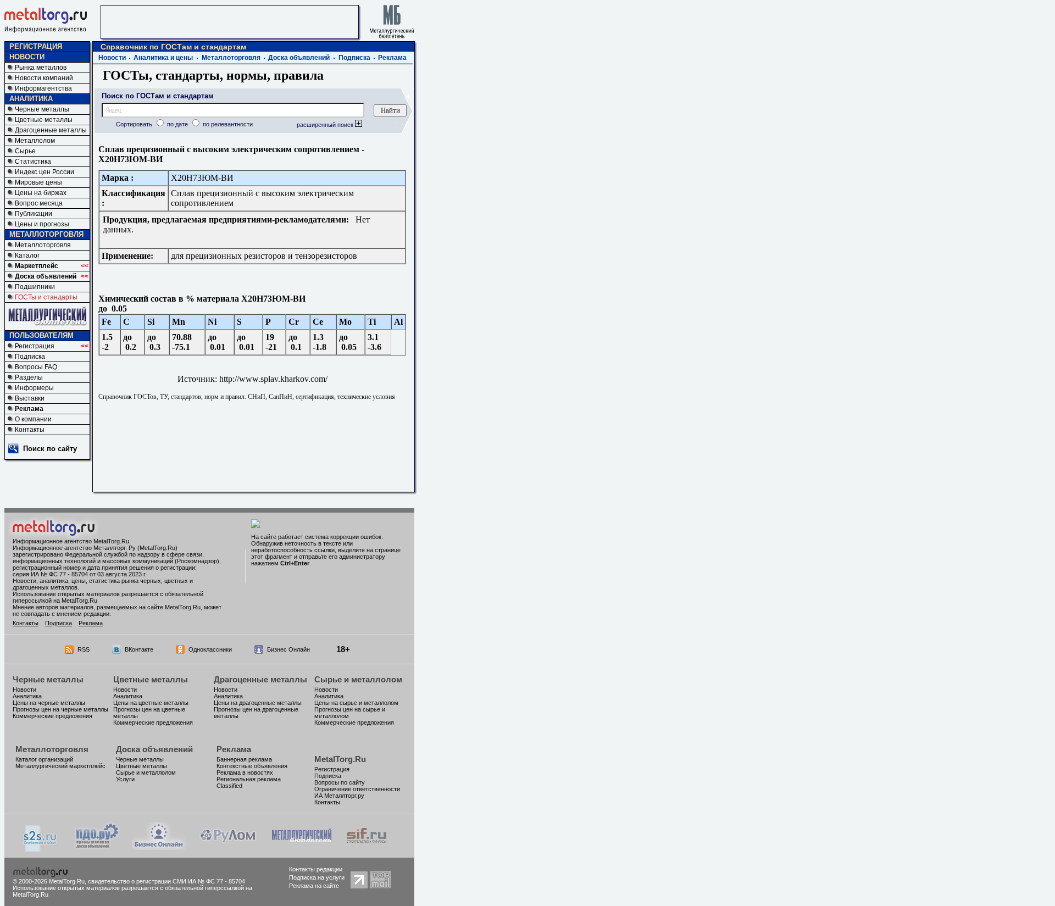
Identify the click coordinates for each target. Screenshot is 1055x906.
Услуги (125, 779)
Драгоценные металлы (51, 130)
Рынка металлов (40, 67)
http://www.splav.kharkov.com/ (273, 378)
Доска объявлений (45, 276)
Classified (229, 785)
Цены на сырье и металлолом (356, 702)
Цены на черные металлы (49, 702)
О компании (33, 419)
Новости (112, 58)
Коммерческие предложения (52, 716)
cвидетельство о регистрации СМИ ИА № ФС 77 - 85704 (166, 881)
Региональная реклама (248, 779)
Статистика (33, 161)
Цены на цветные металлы (150, 702)
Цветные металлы (44, 120)
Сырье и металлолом (358, 679)
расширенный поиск (326, 124)
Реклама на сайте (314, 885)
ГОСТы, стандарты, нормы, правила (213, 75)
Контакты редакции (315, 869)
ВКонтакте (139, 649)
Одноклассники (210, 649)
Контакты (30, 429)
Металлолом (35, 140)
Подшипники (35, 287)
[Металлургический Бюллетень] (301, 847)
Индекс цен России (44, 172)
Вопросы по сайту (339, 782)
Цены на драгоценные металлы (258, 702)
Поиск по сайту (50, 448)
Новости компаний (44, 78)
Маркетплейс (36, 266)
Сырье (25, 151)
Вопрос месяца (39, 203)
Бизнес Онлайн (288, 649)
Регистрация (34, 346)
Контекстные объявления (251, 766)
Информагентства (43, 88)
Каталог (27, 255)
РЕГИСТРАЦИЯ (35, 46)
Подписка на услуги (317, 877)
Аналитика (27, 696)
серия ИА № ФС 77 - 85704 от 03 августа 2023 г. (80, 574)
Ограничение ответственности (357, 789)
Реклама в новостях (244, 772)
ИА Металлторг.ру (339, 795)
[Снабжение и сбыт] (41, 849)
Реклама (29, 409)
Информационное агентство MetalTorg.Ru (71, 541)
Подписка (30, 356)
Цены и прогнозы (42, 224)
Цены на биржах (40, 193)
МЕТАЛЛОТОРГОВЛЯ (46, 234)
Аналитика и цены (163, 58)
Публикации (33, 214)
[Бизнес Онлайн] (159, 847)
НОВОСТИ (27, 57)
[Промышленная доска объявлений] (97, 848)
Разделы (29, 377)
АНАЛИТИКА (31, 99)
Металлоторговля (43, 245)
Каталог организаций (44, 759)
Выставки (30, 398)
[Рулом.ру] (228, 847)
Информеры (34, 388)
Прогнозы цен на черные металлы (60, 709)
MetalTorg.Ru (340, 759)
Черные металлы (42, 109)
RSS (83, 649)
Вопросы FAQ (36, 367)
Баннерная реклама (244, 759)
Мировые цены (38, 182)
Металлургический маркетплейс (60, 766)
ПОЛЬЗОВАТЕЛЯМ (41, 335)
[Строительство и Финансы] (366, 847)
